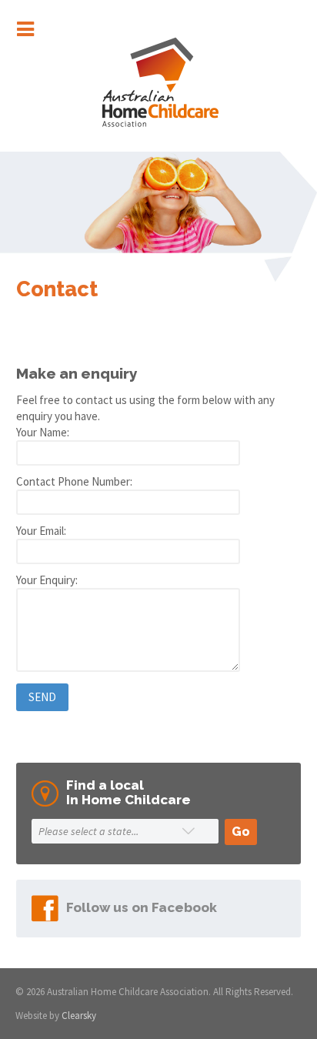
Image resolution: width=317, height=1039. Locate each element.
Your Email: (41, 530)
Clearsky (79, 1015)
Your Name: (42, 432)
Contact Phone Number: (74, 481)
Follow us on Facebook (141, 907)
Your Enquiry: (47, 580)
